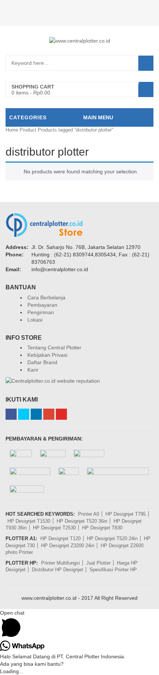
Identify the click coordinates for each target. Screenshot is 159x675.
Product (28, 130)
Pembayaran (42, 305)
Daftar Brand (42, 362)
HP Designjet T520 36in (82, 521)
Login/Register (79, 18)
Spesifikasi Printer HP (113, 569)
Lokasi (35, 320)
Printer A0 (88, 514)
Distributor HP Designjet (57, 569)
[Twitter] (23, 414)
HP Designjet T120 (60, 538)
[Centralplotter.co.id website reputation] (53, 381)
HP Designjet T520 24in (112, 538)
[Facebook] (11, 414)
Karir (32, 370)
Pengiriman (40, 312)
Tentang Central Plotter (54, 347)
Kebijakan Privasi (47, 355)
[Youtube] (61, 414)
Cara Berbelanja (46, 297)
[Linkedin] (36, 414)
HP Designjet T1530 (28, 521)
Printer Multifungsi (60, 563)
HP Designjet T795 (125, 514)
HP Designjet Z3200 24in (67, 545)
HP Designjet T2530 (54, 528)
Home (12, 130)
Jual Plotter (98, 563)
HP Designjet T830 (102, 528)
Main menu (98, 117)
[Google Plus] (49, 414)
